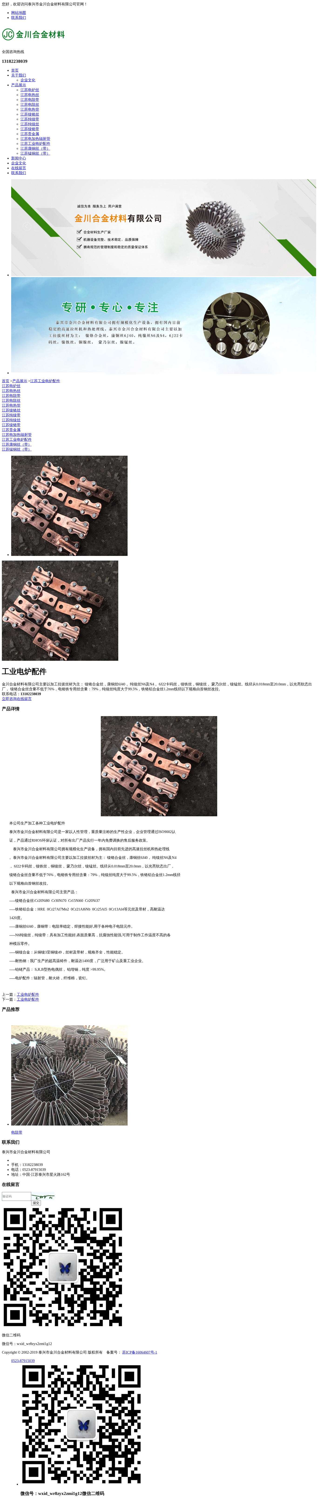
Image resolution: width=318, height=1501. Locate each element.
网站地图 (18, 13)
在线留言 (18, 168)
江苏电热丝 (29, 95)
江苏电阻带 (29, 100)
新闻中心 (18, 158)
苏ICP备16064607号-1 (139, 1352)
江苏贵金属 (29, 134)
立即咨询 (9, 699)
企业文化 (27, 80)
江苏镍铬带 (29, 129)
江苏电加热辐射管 (35, 139)
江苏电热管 (29, 109)
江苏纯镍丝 (29, 124)
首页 (15, 70)
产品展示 (18, 85)
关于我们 (18, 75)
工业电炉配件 (28, 994)
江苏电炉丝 (29, 90)
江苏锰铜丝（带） (35, 153)
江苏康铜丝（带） (35, 148)
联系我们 (18, 18)
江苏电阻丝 (29, 104)
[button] (42, 1196)
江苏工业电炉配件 (35, 144)
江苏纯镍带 (29, 119)
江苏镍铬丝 (29, 114)
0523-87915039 (23, 1361)
